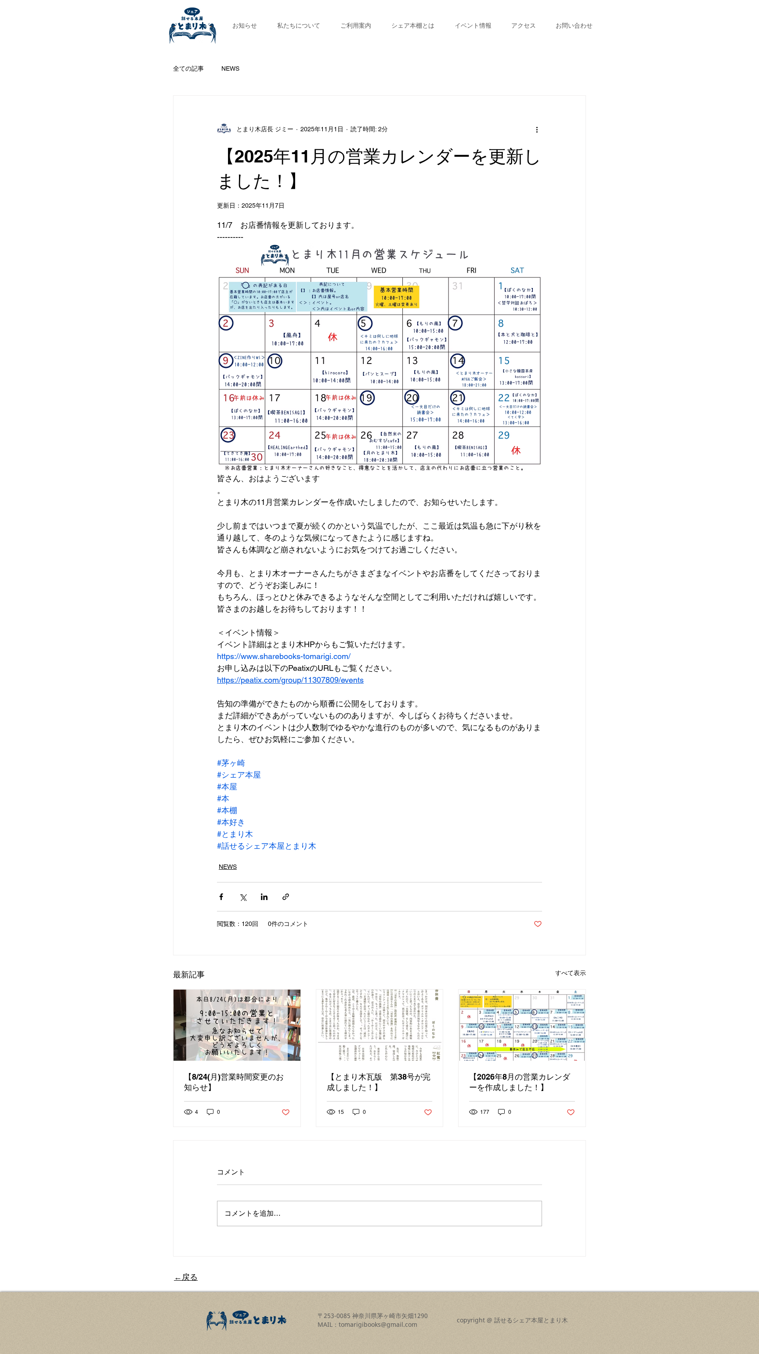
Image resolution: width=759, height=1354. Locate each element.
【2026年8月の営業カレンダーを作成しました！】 (519, 1082)
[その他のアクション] (536, 129)
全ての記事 (188, 68)
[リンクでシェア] (286, 897)
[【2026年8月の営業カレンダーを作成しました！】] (522, 1025)
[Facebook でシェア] (221, 897)
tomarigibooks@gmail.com (378, 1324)
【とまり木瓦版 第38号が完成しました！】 (378, 1082)
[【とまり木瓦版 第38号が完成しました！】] (379, 1025)
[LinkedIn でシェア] (264, 897)
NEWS (230, 68)
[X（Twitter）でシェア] (243, 897)
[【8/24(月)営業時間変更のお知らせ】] (236, 1025)
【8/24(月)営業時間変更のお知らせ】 (234, 1082)
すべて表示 (570, 972)
